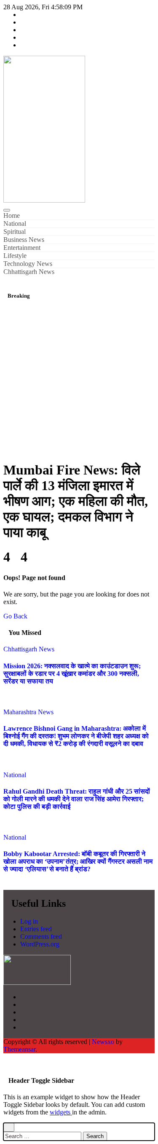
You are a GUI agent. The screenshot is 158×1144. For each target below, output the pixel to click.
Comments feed (41, 936)
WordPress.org (39, 944)
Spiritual (14, 231)
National (14, 223)
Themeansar (19, 1049)
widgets (61, 1112)
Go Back (15, 616)
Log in (29, 921)
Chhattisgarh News (28, 271)
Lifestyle (15, 255)
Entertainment (21, 247)
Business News (23, 239)
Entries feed (36, 929)
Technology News (27, 263)
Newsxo (103, 1041)
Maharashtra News (28, 712)
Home (11, 215)
